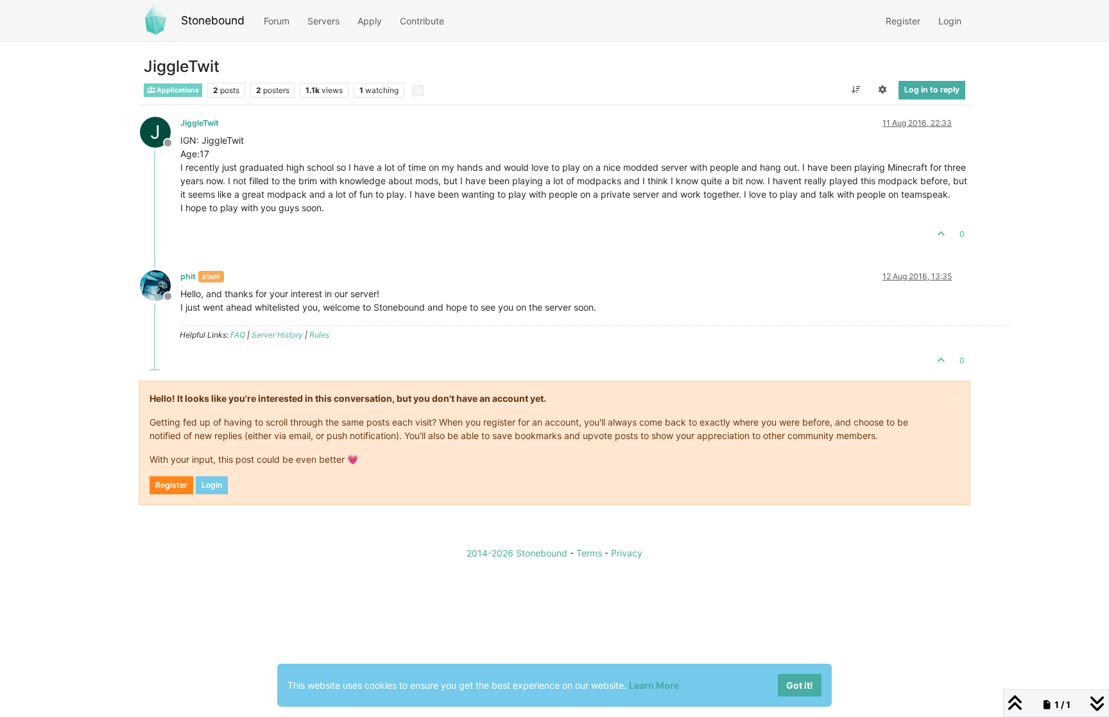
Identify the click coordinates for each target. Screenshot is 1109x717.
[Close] (955, 398)
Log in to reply (931, 89)
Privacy (626, 553)
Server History (277, 335)
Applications (177, 90)
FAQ (237, 335)
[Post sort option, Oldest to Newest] (855, 90)
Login (212, 485)
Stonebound (213, 20)
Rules (319, 335)
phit (188, 276)
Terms (589, 553)
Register (171, 485)
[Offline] (160, 284)
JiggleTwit (199, 123)
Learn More (654, 685)
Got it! (799, 685)
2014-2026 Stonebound (517, 553)
